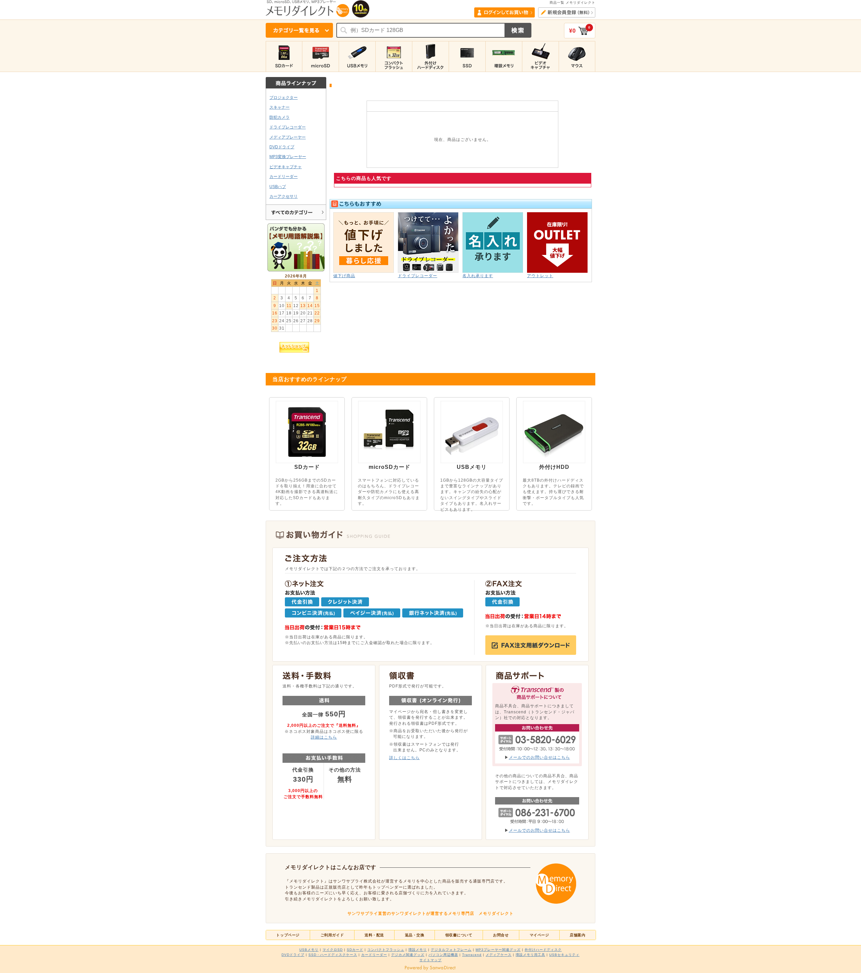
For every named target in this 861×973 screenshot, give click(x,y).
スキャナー (279, 107)
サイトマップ (430, 960)
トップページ (287, 935)
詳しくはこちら (404, 757)
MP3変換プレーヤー (287, 156)
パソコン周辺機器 (443, 955)
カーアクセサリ (283, 196)
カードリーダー (283, 176)
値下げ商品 (344, 275)
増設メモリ (417, 949)
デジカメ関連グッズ (407, 955)
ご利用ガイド (332, 935)
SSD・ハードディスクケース (332, 955)
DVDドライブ (281, 147)
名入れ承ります (477, 275)
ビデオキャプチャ (285, 166)
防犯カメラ (279, 117)
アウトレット (540, 275)
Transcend (472, 955)
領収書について (459, 935)
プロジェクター (283, 97)
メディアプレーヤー (287, 137)
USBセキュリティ (564, 955)
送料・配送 (374, 935)
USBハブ (277, 186)
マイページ (539, 935)
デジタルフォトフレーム (451, 949)
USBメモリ (309, 949)
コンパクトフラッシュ (385, 949)
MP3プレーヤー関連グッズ (498, 949)
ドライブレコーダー (287, 127)
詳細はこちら (324, 737)
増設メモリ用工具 (530, 955)
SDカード (355, 949)
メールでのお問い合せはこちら (539, 757)
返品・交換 (414, 935)
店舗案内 (577, 935)
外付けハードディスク (543, 949)
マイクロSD (333, 949)
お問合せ (501, 935)
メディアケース (499, 955)
